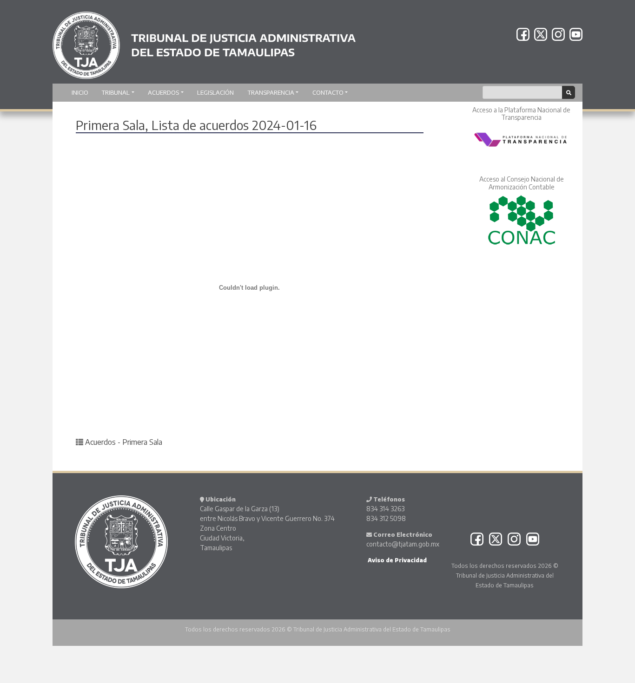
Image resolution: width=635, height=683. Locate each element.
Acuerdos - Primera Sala (123, 442)
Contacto (328, 92)
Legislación (215, 92)
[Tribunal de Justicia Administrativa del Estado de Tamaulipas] (204, 41)
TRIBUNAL (116, 92)
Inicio (80, 92)
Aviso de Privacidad (396, 560)
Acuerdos (163, 92)
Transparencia (271, 92)
